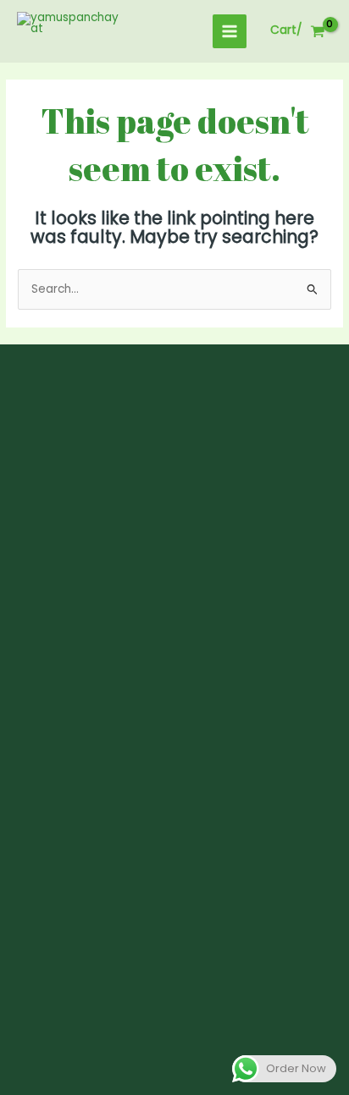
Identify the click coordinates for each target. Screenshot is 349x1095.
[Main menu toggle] (230, 31)
